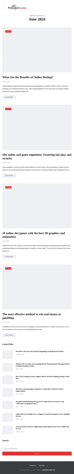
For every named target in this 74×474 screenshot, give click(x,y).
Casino (8, 31)
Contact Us (32, 465)
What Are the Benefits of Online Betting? (27, 77)
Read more (9, 97)
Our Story (42, 465)
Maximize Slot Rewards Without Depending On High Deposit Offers (40, 351)
